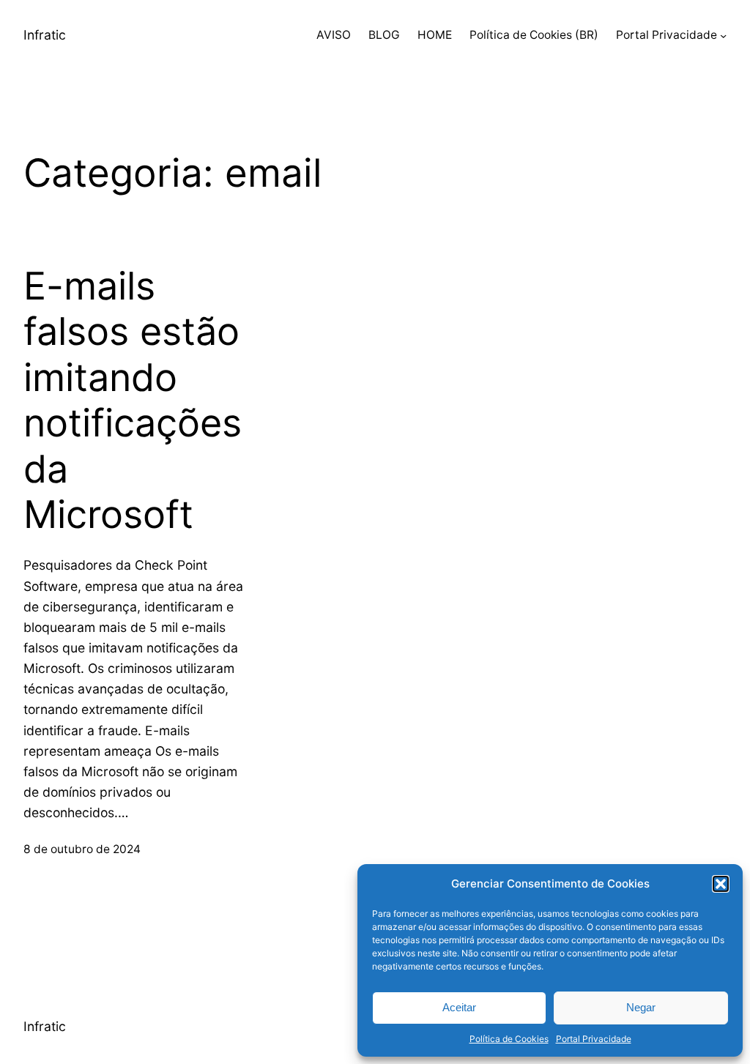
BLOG (384, 35)
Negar (641, 1007)
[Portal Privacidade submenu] (723, 35)
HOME (434, 35)
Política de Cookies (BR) (533, 35)
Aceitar (459, 1007)
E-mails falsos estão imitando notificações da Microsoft (132, 400)
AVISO (333, 35)
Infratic (44, 34)
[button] (720, 884)
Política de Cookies (509, 1038)
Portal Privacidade (593, 1038)
